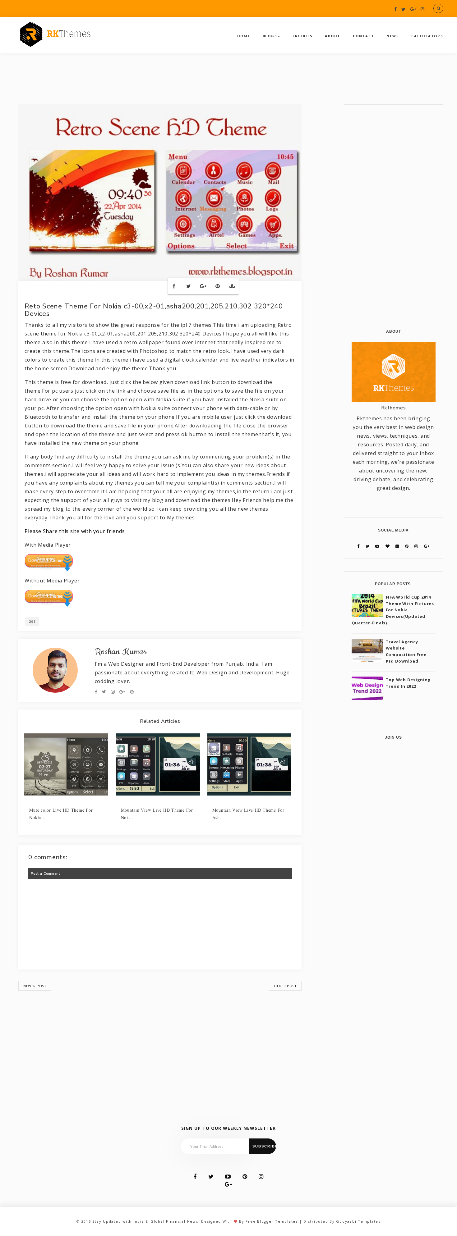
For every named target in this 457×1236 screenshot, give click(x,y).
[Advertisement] (160, 1044)
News (392, 36)
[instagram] (423, 9)
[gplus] (413, 9)
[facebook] (395, 9)
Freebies (302, 36)
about (332, 36)
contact (363, 36)
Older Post (285, 985)
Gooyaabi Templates (358, 1221)
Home (243, 36)
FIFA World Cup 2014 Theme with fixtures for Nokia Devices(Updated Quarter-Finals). (393, 610)
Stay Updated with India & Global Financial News (145, 1221)
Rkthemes (393, 407)
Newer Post (34, 985)
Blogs (270, 36)
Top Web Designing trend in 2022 (408, 683)
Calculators (427, 36)
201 (32, 621)
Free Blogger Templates (272, 1221)
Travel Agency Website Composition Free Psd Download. (406, 651)
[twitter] (403, 9)
